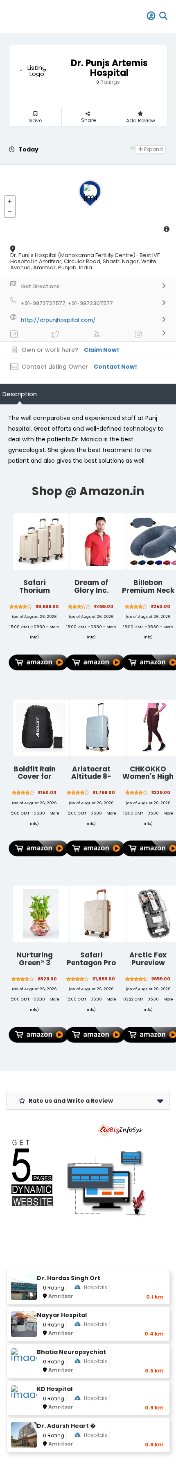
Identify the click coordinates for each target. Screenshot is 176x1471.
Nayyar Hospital (62, 1315)
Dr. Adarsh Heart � (66, 1426)
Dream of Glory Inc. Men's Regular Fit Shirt (91, 594)
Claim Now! (101, 350)
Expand (153, 149)
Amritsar (60, 1295)
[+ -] (88, 202)
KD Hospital (54, 1389)
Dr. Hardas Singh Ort (68, 1278)
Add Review (140, 120)
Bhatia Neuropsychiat (71, 1352)
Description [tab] (19, 394)
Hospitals (95, 1287)
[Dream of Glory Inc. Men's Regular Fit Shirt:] (98, 541)
